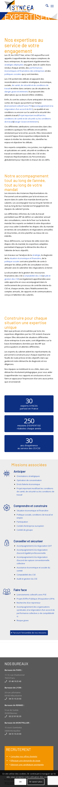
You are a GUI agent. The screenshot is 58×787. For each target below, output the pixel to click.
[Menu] (52, 6)
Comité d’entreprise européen (30, 526)
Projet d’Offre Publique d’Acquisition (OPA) (35, 598)
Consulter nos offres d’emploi (24, 756)
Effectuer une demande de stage (25, 760)
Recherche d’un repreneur (28, 602)
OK (20, 782)
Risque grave (23, 620)
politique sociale (11, 261)
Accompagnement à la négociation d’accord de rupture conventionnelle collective (33, 560)
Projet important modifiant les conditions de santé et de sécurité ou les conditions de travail (27, 118)
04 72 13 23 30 (15, 698)
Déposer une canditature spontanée (27, 764)
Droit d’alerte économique (28, 484)
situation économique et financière (25, 258)
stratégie (36, 255)
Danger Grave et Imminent (26, 121)
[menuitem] (45, 6)
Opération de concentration (29, 480)
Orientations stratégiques (28, 476)
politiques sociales (12, 74)
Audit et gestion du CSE (27, 578)
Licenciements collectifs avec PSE (31, 594)
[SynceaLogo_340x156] (24, 6)
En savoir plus (35, 782)
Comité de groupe (25, 530)
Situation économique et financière (32, 510)
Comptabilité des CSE (33, 275)
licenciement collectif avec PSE (18, 106)
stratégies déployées (14, 64)
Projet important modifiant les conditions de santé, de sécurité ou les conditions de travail (35, 491)
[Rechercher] (45, 6)
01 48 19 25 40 (15, 681)
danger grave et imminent (16, 91)
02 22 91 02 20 (15, 716)
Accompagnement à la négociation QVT (34, 546)
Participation (22, 521)
